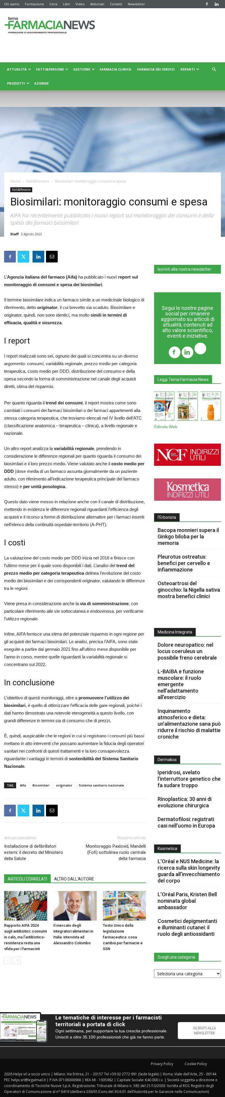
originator (64, 785)
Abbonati (97, 4)
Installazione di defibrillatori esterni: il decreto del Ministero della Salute (33, 852)
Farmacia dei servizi (156, 69)
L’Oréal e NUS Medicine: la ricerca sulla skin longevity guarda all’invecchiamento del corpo (189, 871)
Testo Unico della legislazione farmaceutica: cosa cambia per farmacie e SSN (123, 937)
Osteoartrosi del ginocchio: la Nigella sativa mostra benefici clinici (189, 589)
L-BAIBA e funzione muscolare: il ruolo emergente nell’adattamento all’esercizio (181, 684)
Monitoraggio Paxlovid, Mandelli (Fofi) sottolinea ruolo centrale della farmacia (116, 852)
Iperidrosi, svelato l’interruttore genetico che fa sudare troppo (189, 778)
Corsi (53, 4)
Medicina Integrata (175, 632)
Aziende (41, 83)
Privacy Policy (162, 1063)
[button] (214, 69)
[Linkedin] (216, 4)
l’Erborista (167, 517)
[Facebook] (206, 4)
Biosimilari (41, 785)
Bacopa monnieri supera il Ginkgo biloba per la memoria (188, 536)
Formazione (34, 4)
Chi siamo (11, 4)
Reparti (187, 69)
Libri (66, 4)
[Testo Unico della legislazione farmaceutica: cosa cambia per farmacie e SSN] (124, 906)
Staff (14, 234)
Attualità (17, 69)
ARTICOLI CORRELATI (27, 879)
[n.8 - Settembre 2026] (164, 407)
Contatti (116, 4)
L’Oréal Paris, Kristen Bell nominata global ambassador (187, 900)
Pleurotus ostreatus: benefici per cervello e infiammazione (184, 563)
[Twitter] (200, 349)
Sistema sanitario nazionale (101, 785)
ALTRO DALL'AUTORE (74, 879)
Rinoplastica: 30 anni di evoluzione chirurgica (185, 802)
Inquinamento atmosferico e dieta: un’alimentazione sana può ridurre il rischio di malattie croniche (189, 724)
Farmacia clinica (115, 69)
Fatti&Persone (50, 69)
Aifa (23, 785)
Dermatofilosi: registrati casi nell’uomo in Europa (186, 822)
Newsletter (136, 4)
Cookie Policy (196, 1063)
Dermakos (167, 759)
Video (80, 4)
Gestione (81, 69)
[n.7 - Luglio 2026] (187, 407)
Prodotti (16, 83)
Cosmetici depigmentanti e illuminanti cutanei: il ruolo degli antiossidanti (187, 927)
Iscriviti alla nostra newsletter (184, 269)
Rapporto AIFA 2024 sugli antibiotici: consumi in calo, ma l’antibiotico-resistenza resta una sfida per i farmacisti (25, 937)
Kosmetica (167, 848)
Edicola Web (165, 427)
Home (15, 181)
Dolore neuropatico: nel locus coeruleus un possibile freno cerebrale (188, 651)
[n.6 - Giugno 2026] (211, 407)
